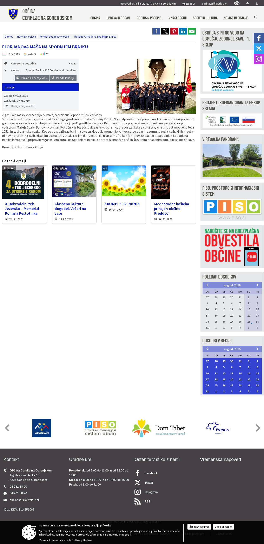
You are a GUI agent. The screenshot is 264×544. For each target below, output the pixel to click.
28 (216, 361)
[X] (259, 48)
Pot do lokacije (65, 78)
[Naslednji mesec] (257, 285)
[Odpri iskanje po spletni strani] (255, 17)
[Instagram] (259, 59)
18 (216, 379)
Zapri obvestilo (223, 527)
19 (224, 379)
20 (231, 379)
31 (240, 361)
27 (207, 361)
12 (224, 373)
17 (207, 379)
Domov (9, 36)
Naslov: (15, 70)
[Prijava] (257, 3)
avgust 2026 (232, 285)
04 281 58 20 (18, 493)
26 (224, 385)
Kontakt (11, 459)
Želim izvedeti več (199, 527)
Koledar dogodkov (219, 277)
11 (216, 373)
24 (207, 385)
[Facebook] (259, 38)
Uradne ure (80, 459)
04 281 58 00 (188, 3)
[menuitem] (95, 14)
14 (240, 373)
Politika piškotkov (82, 540)
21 (240, 379)
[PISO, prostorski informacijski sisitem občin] (100, 428)
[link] (156, 31)
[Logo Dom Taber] (158, 428)
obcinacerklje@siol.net (214, 3)
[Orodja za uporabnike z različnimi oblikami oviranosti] (237, 3)
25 (216, 385)
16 (257, 373)
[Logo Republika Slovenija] (41, 428)
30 (231, 361)
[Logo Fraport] (217, 428)
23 (257, 379)
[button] (7, 428)
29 (224, 361)
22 (248, 379)
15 (248, 373)
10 (207, 373)
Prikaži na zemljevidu (34, 78)
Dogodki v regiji (217, 341)
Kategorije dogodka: (24, 63)
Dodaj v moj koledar (22, 106)
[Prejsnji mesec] (207, 285)
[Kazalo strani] (247, 3)
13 (231, 373)
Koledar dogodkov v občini (55, 36)
